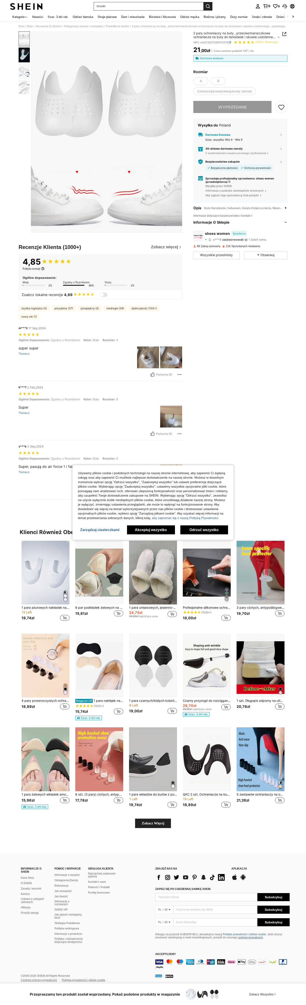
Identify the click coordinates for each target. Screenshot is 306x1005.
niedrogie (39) (115, 308)
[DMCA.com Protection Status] (169, 975)
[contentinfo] (222, 964)
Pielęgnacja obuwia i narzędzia (83, 26)
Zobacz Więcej (153, 823)
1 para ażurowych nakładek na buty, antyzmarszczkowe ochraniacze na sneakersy (45, 607)
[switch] (103, 294)
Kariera (25, 894)
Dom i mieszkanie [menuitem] (132, 17)
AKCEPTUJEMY (165, 954)
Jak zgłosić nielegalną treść (68, 916)
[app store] (234, 879)
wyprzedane (232, 107)
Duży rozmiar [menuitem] (239, 17)
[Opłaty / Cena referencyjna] (212, 50)
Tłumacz (24, 353)
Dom (21, 26)
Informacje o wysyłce (67, 874)
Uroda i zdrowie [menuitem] (262, 17)
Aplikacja (239, 868)
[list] (191, 877)
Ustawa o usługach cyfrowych (32, 900)
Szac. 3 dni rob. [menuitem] (58, 17)
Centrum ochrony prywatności (39, 980)
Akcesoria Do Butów (48, 26)
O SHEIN (26, 883)
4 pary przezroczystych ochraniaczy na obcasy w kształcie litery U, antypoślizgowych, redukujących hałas (45, 700)
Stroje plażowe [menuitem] (107, 17)
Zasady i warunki (31, 888)
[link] (266, 6)
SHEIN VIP (61, 909)
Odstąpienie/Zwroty (66, 880)
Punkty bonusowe (99, 892)
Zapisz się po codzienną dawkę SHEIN (183, 889)
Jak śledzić (61, 896)
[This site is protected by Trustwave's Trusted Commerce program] (158, 975)
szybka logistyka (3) (34, 308)
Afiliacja (25, 907)
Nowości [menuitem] (37, 17)
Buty (30, 26)
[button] (284, 6)
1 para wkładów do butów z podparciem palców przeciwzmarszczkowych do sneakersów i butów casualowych (153, 794)
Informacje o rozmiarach (61, 903)
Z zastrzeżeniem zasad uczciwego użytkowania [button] (235, 153)
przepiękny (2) (90, 308)
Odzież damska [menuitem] (83, 17)
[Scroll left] (287, 17)
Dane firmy (27, 877)
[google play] (243, 879)
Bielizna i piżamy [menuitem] (215, 17)
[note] (88, 718)
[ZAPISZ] (281, 107)
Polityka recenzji (31, 268)
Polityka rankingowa (66, 928)
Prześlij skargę (30, 912)
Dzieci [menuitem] (280, 17)
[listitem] (45, 583)
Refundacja (61, 885)
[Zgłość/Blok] (179, 374)
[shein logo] (26, 6)
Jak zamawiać (63, 891)
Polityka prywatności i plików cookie (244, 934)
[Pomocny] (152, 374)
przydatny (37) (63, 308)
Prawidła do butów (117, 26)
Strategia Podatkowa (67, 923)
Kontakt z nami (97, 881)
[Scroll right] (293, 17)
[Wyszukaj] (207, 6)
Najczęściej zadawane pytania (102, 875)
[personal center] (258, 6)
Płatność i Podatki (99, 887)
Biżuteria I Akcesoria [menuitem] (162, 17)
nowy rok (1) (29, 316)
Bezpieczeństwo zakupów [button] (222, 161)
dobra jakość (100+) (144, 308)
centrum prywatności (250, 937)
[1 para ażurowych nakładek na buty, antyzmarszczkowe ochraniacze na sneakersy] (45, 573)
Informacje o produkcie (68, 933)
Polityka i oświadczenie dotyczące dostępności (68, 940)
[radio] (200, 81)
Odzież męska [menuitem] (189, 17)
